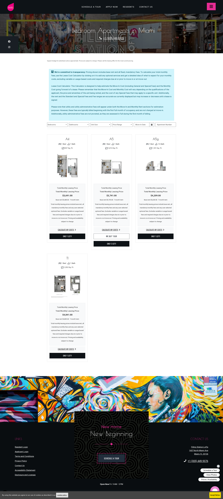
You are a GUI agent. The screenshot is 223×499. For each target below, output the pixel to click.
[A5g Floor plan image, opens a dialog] (155, 166)
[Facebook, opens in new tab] (9, 42)
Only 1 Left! (70, 236)
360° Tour (118, 236)
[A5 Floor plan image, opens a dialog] (111, 166)
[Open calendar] (151, 124)
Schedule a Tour (91, 7)
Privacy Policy (21, 461)
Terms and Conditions (24, 456)
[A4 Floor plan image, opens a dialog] (67, 166)
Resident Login (21, 447)
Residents (130, 7)
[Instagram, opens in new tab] (9, 47)
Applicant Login (21, 451)
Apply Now (113, 7)
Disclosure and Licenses (25, 475)
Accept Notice (215, 495)
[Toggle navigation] (211, 6)
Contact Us (146, 7)
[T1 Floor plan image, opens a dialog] (67, 285)
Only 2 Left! (114, 243)
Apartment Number (164, 125)
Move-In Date (140, 125)
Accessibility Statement (25, 470)
